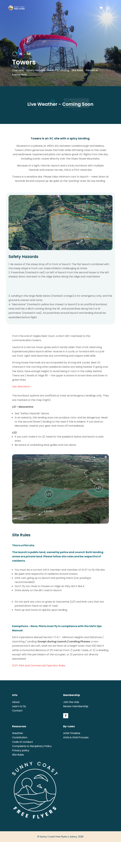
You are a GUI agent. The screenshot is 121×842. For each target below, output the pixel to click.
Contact (17, 710)
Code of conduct (22, 742)
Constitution (19, 737)
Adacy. (74, 836)
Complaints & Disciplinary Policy (32, 746)
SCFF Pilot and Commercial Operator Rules (38, 665)
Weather (17, 733)
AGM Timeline (71, 733)
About (16, 702)
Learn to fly (19, 706)
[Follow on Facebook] (65, 715)
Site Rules (18, 754)
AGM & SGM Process (76, 737)
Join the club (71, 702)
